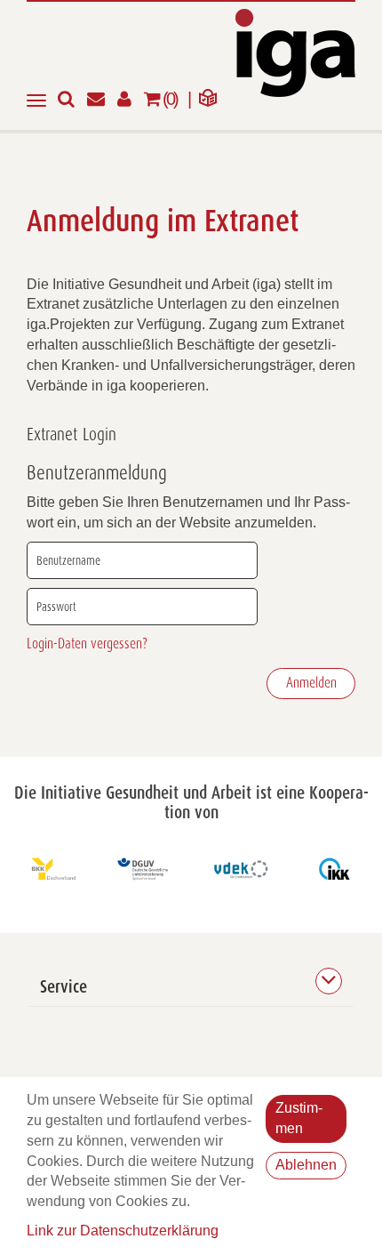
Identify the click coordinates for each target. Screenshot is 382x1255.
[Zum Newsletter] (102, 100)
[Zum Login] (130, 100)
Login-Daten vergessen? (87, 644)
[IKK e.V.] (335, 869)
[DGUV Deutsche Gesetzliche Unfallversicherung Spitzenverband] (144, 869)
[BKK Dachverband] (48, 869)
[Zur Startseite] (295, 52)
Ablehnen (306, 1164)
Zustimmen (298, 1118)
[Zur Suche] (72, 100)
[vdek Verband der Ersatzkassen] (239, 869)
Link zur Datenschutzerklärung (123, 1230)
